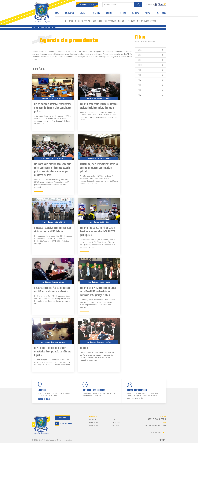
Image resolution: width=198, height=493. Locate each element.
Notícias (123, 13)
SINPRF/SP (94, 426)
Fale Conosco (161, 13)
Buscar (138, 4)
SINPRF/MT (94, 423)
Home (57, 13)
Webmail (63, 418)
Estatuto (83, 13)
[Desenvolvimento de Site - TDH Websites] (163, 440)
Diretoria (96, 13)
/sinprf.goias (66, 424)
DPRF (114, 420)
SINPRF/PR (116, 423)
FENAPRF (93, 420)
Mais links (115, 426)
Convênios (109, 13)
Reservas (135, 13)
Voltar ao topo (155, 432)
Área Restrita (87, 5)
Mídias (147, 13)
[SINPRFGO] (41, 12)
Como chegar (44, 399)
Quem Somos (69, 13)
